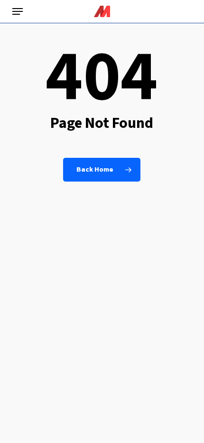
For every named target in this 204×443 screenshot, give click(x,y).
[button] (17, 11)
